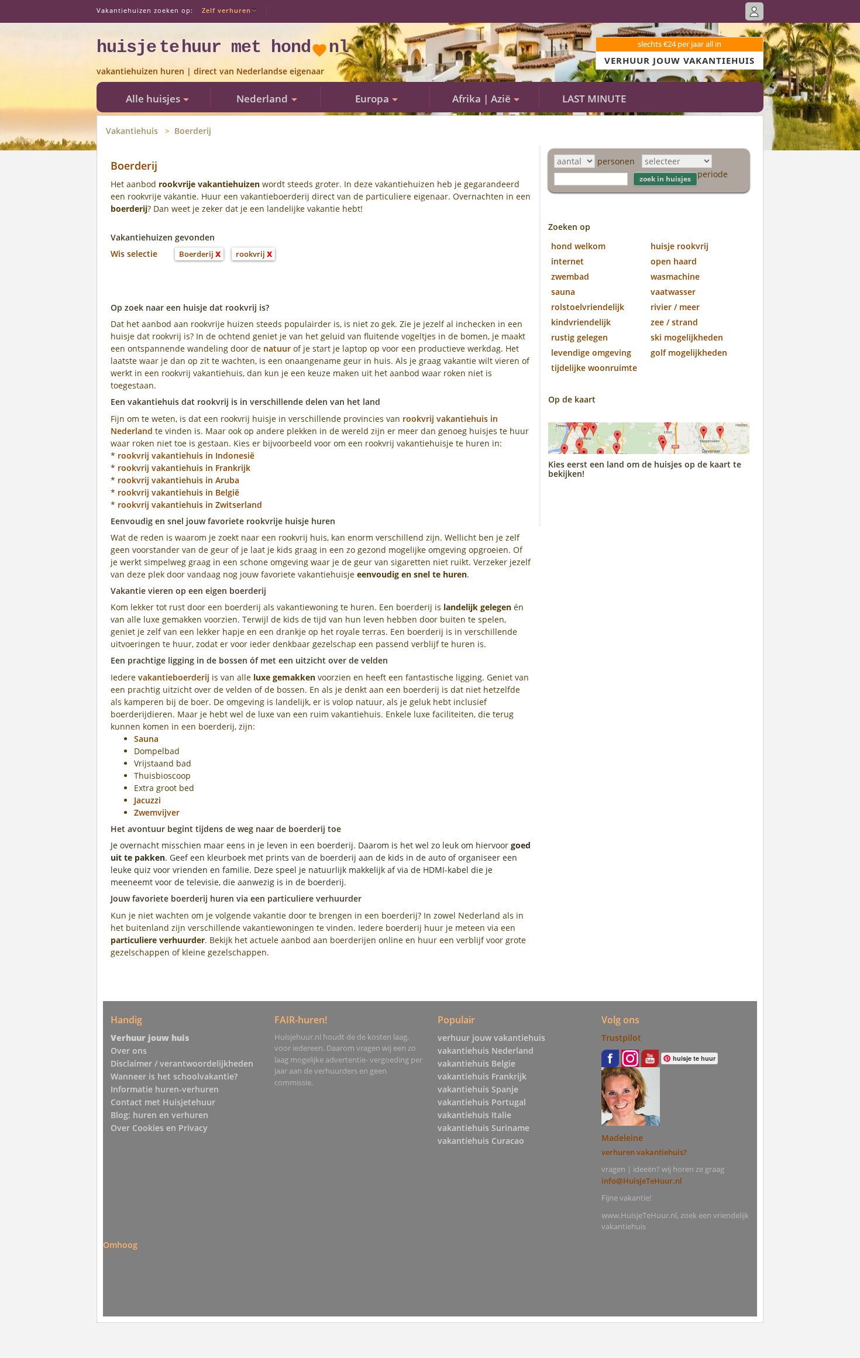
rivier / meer (675, 306)
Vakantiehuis (132, 130)
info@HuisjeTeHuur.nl (641, 1180)
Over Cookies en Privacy (159, 1127)
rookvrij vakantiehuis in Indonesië (186, 455)
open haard (674, 261)
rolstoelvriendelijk (587, 306)
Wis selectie (134, 253)
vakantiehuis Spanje (478, 1089)
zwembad (570, 276)
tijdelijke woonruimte (594, 367)
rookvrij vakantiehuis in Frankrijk (184, 467)
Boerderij (192, 130)
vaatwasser (673, 291)
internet (567, 261)
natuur (277, 348)
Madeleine (622, 1137)
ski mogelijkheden (687, 337)
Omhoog (120, 1244)
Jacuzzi (147, 800)
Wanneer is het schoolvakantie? (174, 1076)
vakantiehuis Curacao (481, 1140)
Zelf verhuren (226, 10)
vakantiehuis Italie (474, 1114)
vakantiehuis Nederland (486, 1050)
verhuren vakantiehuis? (644, 1152)
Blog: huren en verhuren (159, 1114)
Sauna (146, 738)
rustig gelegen (579, 337)
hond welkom (578, 246)
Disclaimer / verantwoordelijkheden (182, 1063)
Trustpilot (621, 1037)
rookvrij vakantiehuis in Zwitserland (190, 504)
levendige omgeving (591, 352)
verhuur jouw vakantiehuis (491, 1037)
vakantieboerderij (173, 677)
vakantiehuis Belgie (476, 1063)
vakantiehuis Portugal (482, 1102)
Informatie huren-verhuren (165, 1089)
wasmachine (675, 276)
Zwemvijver (157, 812)
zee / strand (674, 322)
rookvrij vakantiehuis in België (178, 492)
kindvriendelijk (581, 322)
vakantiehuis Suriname (483, 1127)
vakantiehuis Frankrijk (482, 1076)
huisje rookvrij (679, 246)
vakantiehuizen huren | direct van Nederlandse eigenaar (210, 71)
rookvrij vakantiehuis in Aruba (178, 480)
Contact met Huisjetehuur (163, 1102)
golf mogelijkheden (689, 352)
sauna (563, 291)
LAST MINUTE (594, 98)
